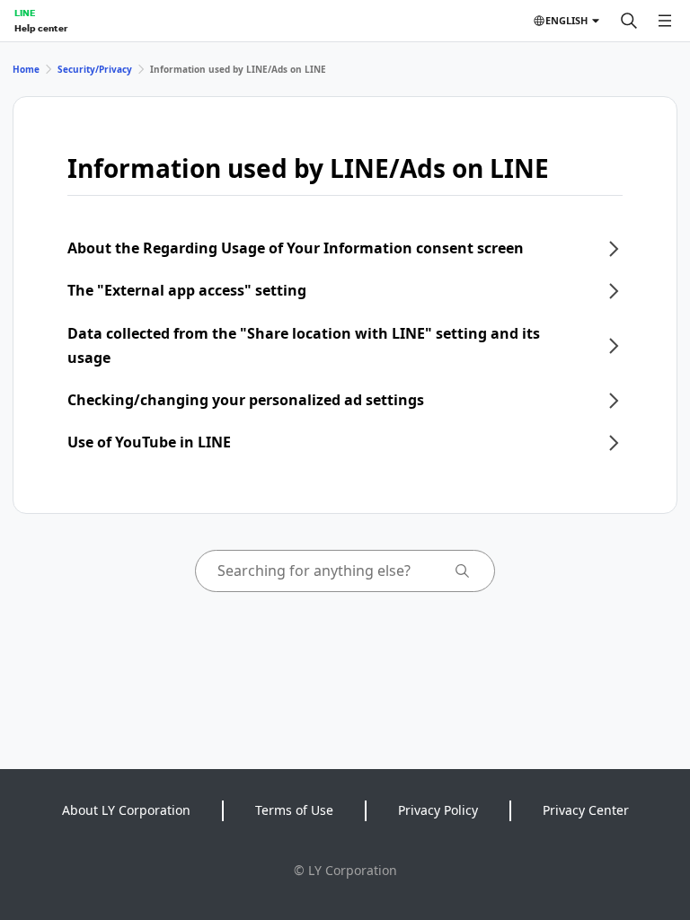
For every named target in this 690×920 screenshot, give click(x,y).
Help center (40, 28)
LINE (24, 12)
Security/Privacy (95, 69)
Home (26, 69)
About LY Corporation (126, 809)
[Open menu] (665, 21)
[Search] (629, 21)
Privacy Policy (438, 809)
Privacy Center (586, 809)
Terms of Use (294, 809)
